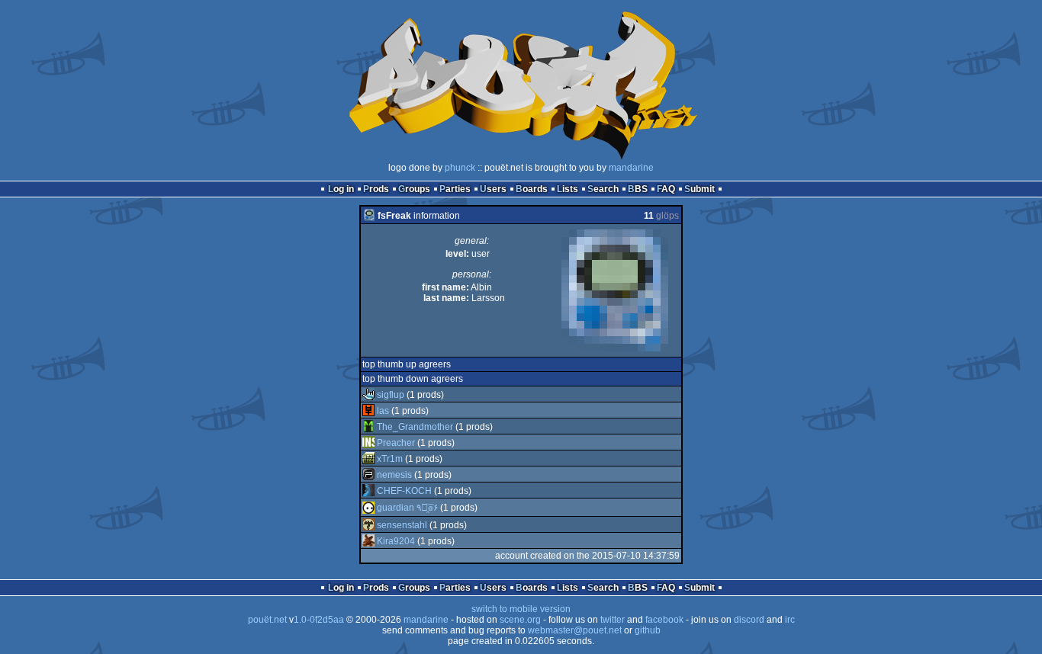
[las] (368, 411)
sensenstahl (402, 525)
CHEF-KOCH (404, 491)
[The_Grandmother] (368, 427)
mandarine (631, 167)
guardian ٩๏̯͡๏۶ (407, 507)
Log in (341, 189)
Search (603, 189)
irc (790, 619)
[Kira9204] (368, 541)
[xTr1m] (368, 459)
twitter (612, 619)
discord (749, 619)
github (648, 630)
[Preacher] (368, 443)
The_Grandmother (415, 427)
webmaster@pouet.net (575, 630)
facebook (664, 619)
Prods (376, 189)
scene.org (520, 619)
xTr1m (390, 459)
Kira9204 (396, 541)
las (383, 411)
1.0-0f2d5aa (319, 619)
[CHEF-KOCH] (368, 491)
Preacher (396, 443)
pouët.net (267, 619)
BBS (638, 189)
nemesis (394, 475)
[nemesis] (368, 475)
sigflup (390, 395)
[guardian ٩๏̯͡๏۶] (368, 507)
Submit (699, 189)
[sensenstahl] (368, 525)
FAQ (666, 189)
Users (493, 189)
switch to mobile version (521, 609)
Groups (414, 189)
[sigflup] (368, 395)
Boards (532, 189)
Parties (455, 189)
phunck (460, 167)
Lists (567, 189)
